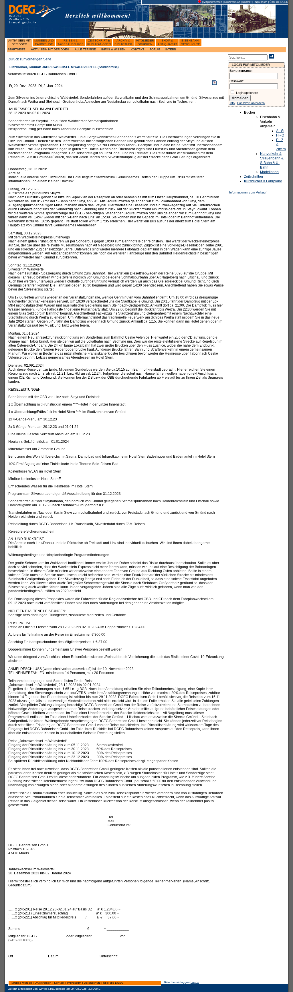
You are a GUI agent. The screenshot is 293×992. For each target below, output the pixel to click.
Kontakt (247, 2)
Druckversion (232, 2)
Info (232, 103)
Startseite (16, 49)
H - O (280, 135)
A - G (280, 131)
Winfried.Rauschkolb (52, 988)
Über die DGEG (279, 2)
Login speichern (247, 92)
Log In (195, 982)
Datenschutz (92, 982)
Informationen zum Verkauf (247, 192)
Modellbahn (269, 172)
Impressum (260, 2)
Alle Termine (85, 49)
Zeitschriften (253, 177)
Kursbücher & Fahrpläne (263, 181)
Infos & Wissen (113, 49)
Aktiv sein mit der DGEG (50, 49)
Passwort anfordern (251, 103)
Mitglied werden (212, 2)
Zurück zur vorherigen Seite (29, 59)
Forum (155, 49)
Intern (170, 49)
